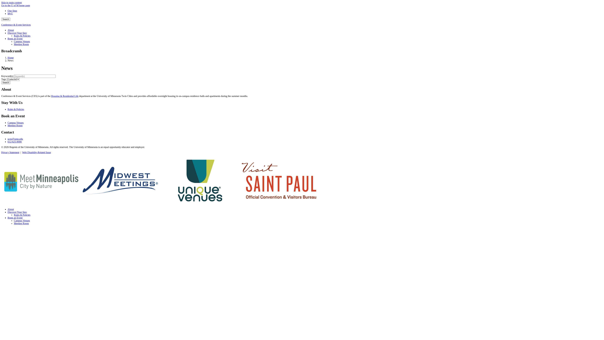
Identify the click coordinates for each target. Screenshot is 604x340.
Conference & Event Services (16, 24)
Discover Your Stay (17, 212)
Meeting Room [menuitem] (21, 44)
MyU (10, 13)
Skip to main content (11, 2)
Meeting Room (15, 125)
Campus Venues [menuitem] (22, 41)
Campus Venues (16, 122)
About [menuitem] (11, 30)
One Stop (12, 10)
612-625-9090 (15, 141)
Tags (3, 79)
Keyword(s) (7, 76)
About (11, 209)
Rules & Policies (16, 109)
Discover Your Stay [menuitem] (17, 33)
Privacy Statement (10, 152)
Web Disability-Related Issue (36, 152)
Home (11, 57)
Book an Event (15, 217)
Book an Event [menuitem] (15, 38)
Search (6, 19)
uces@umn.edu (15, 139)
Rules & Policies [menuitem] (22, 35)
